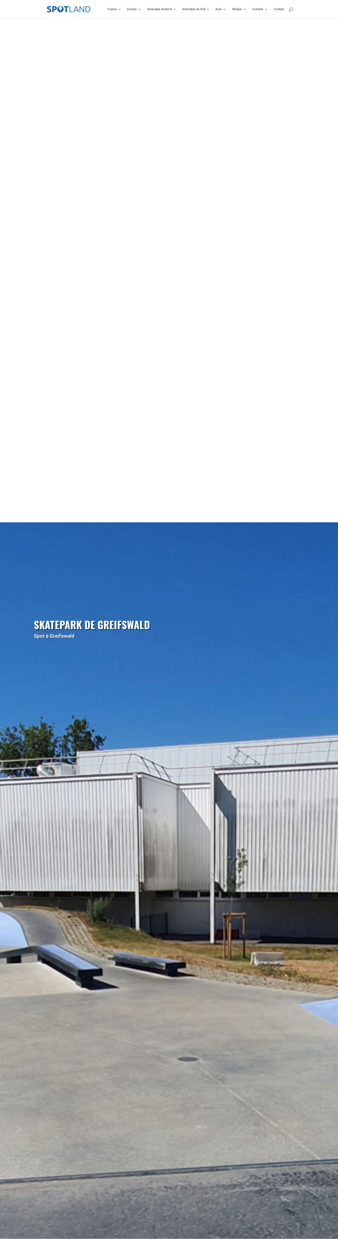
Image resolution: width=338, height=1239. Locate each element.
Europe (132, 9)
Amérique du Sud (193, 9)
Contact (279, 9)
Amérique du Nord (159, 9)
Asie (218, 9)
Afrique (237, 9)
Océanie (257, 9)
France (112, 9)
